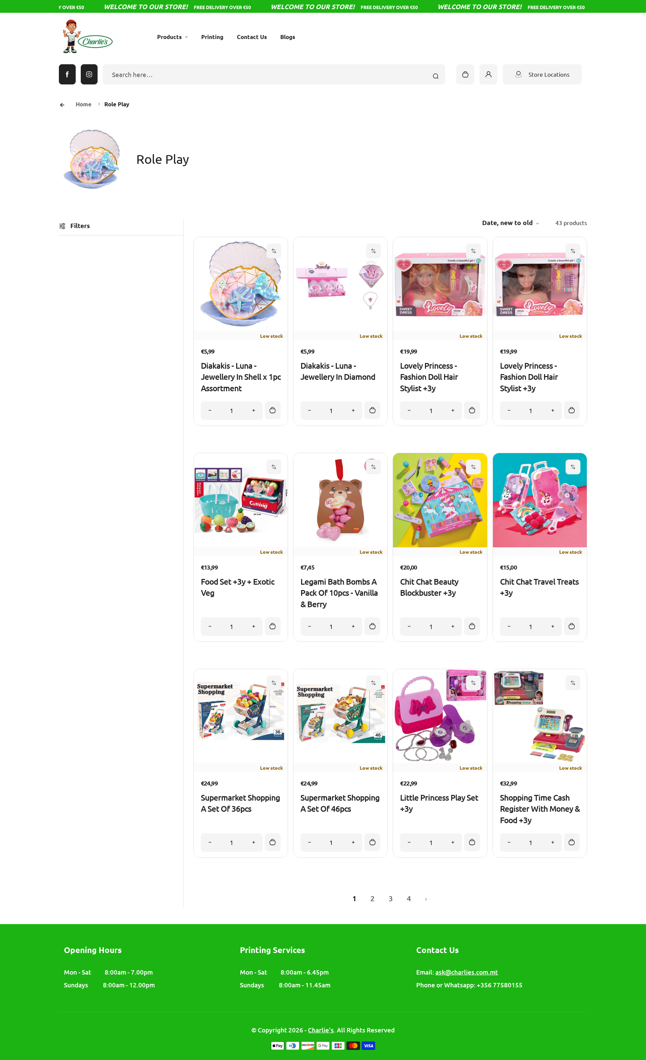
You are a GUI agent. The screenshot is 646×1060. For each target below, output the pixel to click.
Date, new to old (507, 222)
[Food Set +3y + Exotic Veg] (240, 545)
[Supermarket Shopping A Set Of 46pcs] (340, 761)
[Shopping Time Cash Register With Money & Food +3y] (540, 761)
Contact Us (252, 36)
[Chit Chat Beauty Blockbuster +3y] (440, 545)
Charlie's (321, 1030)
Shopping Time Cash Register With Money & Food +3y (540, 808)
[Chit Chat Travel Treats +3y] (540, 545)
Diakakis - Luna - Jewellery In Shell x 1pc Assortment (241, 376)
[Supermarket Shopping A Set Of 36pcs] (240, 761)
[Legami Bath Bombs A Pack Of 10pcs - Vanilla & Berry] (340, 545)
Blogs (287, 36)
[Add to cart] (273, 410)
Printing (212, 36)
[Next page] (426, 899)
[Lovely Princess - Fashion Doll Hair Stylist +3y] (440, 329)
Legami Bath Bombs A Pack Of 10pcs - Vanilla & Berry (339, 592)
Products (169, 36)
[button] (273, 251)
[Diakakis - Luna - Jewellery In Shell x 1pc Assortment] (240, 329)
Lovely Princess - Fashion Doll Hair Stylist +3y (429, 376)
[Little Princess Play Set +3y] (440, 761)
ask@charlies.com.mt (466, 972)
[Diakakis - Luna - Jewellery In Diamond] (340, 329)
